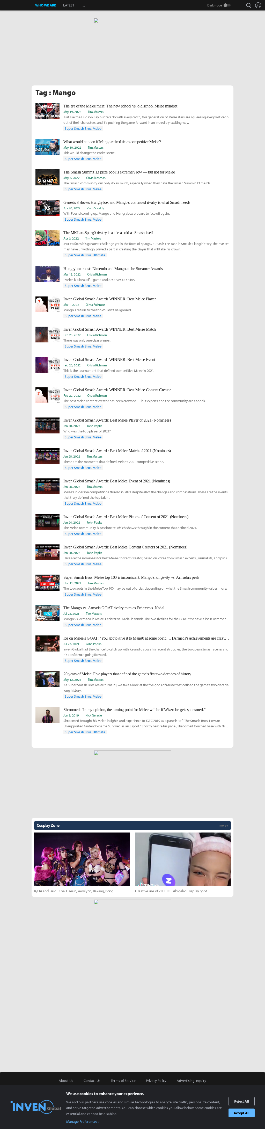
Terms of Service (123, 1080)
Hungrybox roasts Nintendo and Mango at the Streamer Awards (113, 268)
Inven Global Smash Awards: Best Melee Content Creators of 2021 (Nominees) (125, 547)
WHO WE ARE (45, 5)
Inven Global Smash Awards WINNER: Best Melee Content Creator (117, 390)
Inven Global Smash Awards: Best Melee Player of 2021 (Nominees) (117, 420)
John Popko (94, 426)
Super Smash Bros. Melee (83, 128)
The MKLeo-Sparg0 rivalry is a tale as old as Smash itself (108, 232)
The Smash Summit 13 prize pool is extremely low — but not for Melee (119, 172)
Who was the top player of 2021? (87, 431)
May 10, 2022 (72, 147)
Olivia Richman (96, 178)
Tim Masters (95, 112)
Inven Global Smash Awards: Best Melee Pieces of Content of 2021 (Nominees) (125, 517)
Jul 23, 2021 (71, 613)
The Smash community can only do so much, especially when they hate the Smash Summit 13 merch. (137, 183)
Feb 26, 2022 (72, 365)
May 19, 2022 (72, 112)
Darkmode (214, 5)
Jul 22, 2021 (71, 644)
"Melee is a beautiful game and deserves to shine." (99, 279)
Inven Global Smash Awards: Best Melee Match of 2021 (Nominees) (117, 450)
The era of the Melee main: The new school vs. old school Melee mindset (120, 106)
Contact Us (92, 1080)
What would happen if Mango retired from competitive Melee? (112, 142)
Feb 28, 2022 (72, 335)
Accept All (241, 1113)
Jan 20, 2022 (71, 553)
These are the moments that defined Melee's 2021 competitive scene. (113, 461)
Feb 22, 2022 (72, 395)
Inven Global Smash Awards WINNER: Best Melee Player (109, 299)
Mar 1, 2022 (71, 304)
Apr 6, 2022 (71, 238)
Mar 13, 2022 (72, 274)
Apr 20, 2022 (71, 208)
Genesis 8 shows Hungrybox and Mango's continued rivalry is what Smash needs (126, 202)
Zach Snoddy (95, 208)
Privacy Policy (156, 1080)
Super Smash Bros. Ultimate (85, 255)
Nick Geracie (93, 715)
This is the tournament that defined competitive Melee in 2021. (108, 370)
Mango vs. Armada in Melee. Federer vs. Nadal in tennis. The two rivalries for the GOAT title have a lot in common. (145, 619)
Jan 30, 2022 (71, 426)
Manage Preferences (81, 1121)
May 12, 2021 (72, 679)
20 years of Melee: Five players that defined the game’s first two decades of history (127, 674)
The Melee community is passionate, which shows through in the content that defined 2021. (130, 527)
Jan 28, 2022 (71, 456)
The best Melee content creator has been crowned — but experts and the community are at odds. (134, 401)
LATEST (68, 5)
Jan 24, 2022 (71, 522)
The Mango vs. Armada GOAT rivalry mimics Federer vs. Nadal (113, 608)
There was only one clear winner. (87, 340)
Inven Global (18, 5)
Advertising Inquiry (191, 1080)
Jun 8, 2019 (71, 715)
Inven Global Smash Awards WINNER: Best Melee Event (109, 359)
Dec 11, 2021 (72, 583)
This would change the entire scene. (89, 152)
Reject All (241, 1101)
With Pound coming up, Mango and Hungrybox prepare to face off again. (116, 213)
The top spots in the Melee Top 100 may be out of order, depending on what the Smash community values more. (145, 588)
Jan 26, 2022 (71, 486)
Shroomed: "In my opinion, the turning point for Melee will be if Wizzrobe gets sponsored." (134, 709)
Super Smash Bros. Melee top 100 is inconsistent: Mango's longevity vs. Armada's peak (131, 577)
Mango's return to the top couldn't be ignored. (97, 310)
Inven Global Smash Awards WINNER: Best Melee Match (109, 329)
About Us (66, 1080)
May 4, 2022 (71, 178)
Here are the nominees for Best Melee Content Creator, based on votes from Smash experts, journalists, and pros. (145, 558)
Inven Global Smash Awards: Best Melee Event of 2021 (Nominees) (116, 481)
